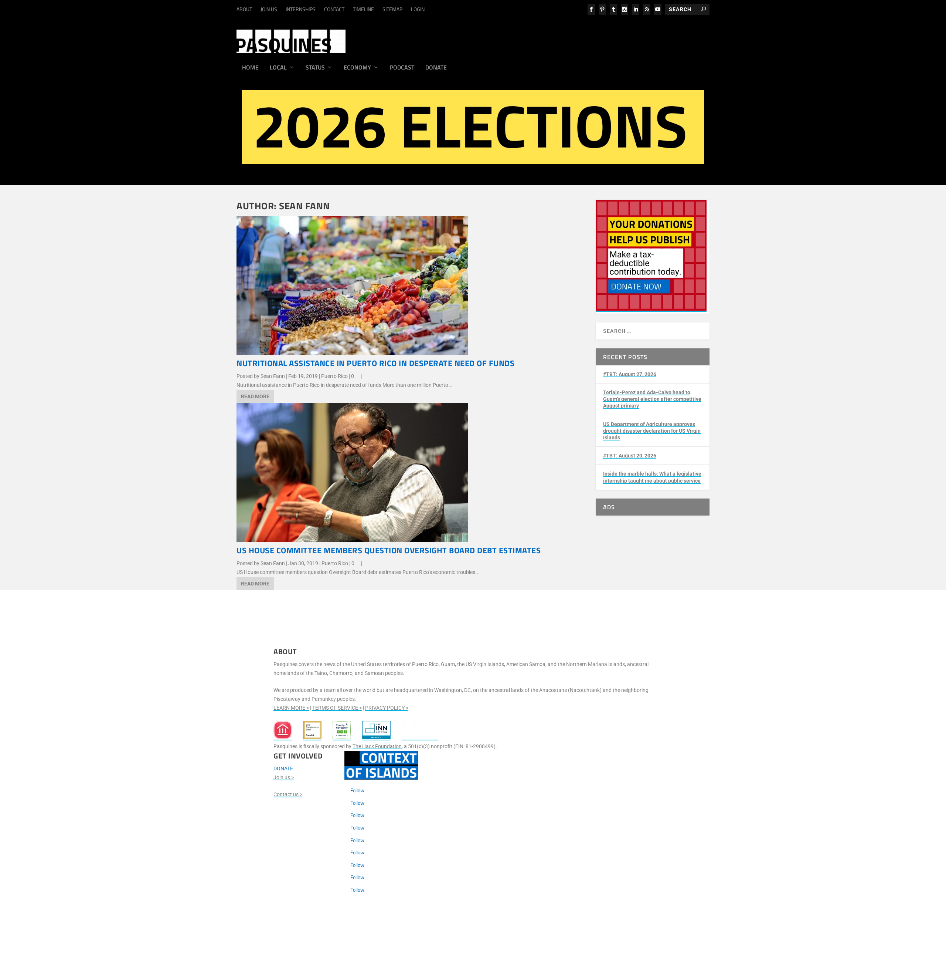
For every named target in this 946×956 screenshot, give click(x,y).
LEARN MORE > (291, 708)
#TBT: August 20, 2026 (629, 456)
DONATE (283, 768)
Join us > (283, 777)
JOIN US (269, 9)
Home (250, 68)
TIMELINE (363, 9)
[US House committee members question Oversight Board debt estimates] (352, 540)
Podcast (402, 68)
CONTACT (334, 9)
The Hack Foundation (377, 746)
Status (315, 68)
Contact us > (287, 794)
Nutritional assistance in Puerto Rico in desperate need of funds (375, 363)
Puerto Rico (334, 376)
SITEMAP (392, 9)
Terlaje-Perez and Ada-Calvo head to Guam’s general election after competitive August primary (652, 399)
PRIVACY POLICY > (386, 708)
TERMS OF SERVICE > (337, 708)
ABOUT (244, 9)
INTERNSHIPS (301, 9)
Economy (357, 68)
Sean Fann (273, 376)
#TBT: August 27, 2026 (629, 374)
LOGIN (418, 9)
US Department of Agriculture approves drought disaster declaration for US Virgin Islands (652, 430)
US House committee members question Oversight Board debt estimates (388, 550)
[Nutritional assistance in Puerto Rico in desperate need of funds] (352, 353)
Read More (255, 396)
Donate (436, 68)
